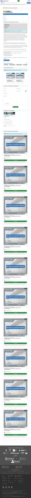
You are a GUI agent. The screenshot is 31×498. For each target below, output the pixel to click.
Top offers (5, 15)
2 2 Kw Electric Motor (19, 473)
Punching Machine (19, 64)
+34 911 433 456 (19, 467)
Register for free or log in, (10, 70)
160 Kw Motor (9, 471)
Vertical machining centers (8, 122)
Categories (5, 18)
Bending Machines (12, 64)
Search (29, 2)
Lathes (5, 117)
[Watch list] (27, 1)
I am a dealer (7, 103)
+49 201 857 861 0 (19, 466)
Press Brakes (6, 64)
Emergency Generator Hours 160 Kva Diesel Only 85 (8, 473)
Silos (23, 473)
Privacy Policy (14, 496)
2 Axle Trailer (27, 473)
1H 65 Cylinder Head (20, 471)
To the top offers (6, 60)
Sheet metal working (7, 119)
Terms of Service (18, 496)
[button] (30, 1)
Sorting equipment (14, 471)
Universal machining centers (8, 124)
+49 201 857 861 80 (6, 467)
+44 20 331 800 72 (6, 466)
